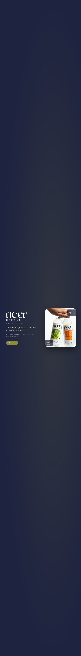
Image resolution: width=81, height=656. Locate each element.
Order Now (12, 343)
